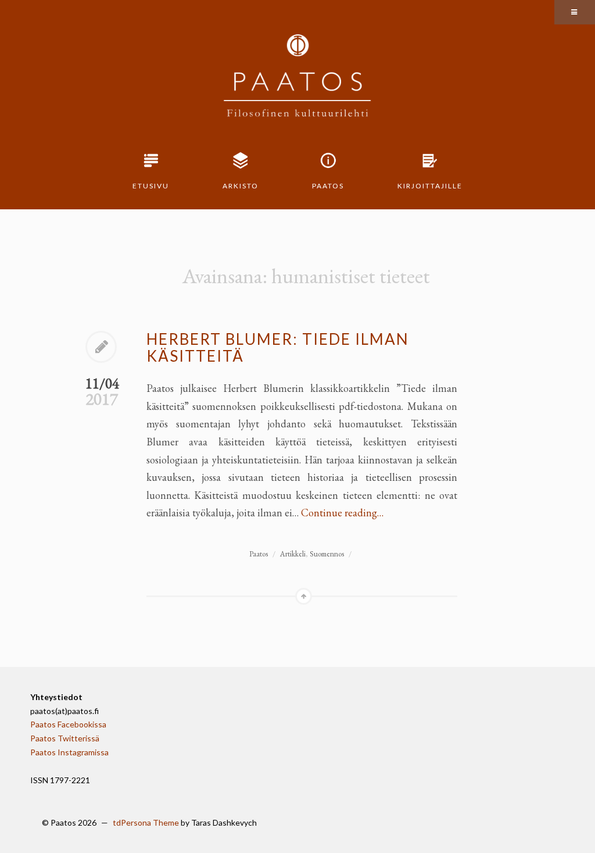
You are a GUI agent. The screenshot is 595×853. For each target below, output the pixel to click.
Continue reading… (342, 512)
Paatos (328, 185)
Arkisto (241, 185)
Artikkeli (293, 554)
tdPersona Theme (146, 822)
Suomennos (327, 554)
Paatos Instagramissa (69, 752)
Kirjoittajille (430, 185)
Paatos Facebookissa (68, 724)
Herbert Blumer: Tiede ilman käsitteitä (277, 347)
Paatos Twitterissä (64, 738)
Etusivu (150, 185)
